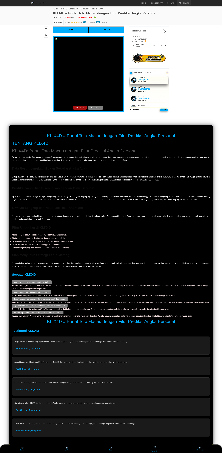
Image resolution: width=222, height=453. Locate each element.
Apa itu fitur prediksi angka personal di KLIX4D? (31, 282)
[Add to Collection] (46, 35)
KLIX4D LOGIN (84, 9)
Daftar (111, 450)
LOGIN (71, 29)
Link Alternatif (154, 450)
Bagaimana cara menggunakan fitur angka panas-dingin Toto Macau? (40, 299)
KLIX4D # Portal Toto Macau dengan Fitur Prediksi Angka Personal (111, 135)
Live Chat (199, 450)
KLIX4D (55, 9)
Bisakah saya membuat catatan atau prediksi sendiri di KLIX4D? (37, 312)
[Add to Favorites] (46, 29)
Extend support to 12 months (150, 45)
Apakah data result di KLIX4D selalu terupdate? (31, 292)
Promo (22, 450)
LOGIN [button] (78, 108)
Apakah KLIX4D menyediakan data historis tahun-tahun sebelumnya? (39, 306)
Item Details (58, 22)
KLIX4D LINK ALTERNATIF (69, 9)
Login (67, 450)
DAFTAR (106, 29)
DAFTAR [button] (94, 108)
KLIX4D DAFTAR (97, 9)
